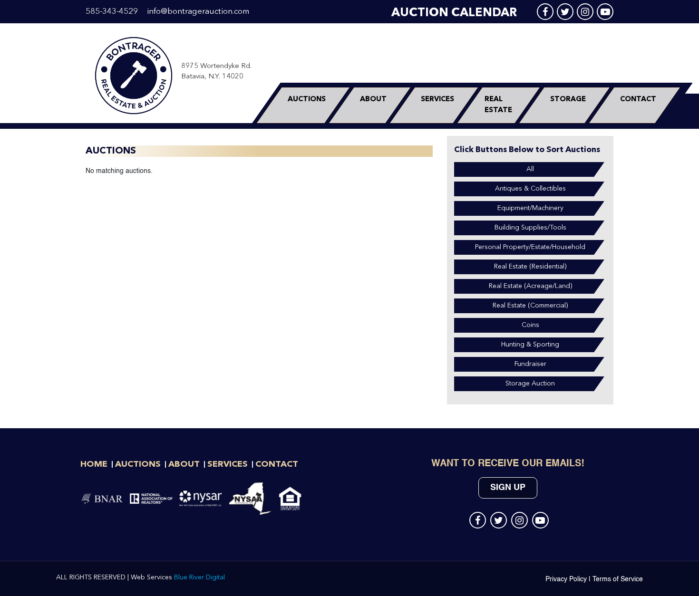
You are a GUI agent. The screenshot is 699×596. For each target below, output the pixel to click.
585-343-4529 (112, 12)
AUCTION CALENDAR (454, 13)
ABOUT (373, 99)
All (530, 169)
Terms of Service (617, 579)
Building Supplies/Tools (530, 227)
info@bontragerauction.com (198, 12)
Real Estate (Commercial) (530, 305)
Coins (530, 325)
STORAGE (568, 99)
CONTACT (638, 99)
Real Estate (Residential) (530, 266)
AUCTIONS (307, 99)
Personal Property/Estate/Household (530, 247)
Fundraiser (530, 364)
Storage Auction (530, 383)
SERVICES (437, 99)
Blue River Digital (199, 577)
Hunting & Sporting (530, 344)
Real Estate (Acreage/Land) (530, 286)
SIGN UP (507, 487)
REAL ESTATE (498, 105)
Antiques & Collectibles (530, 188)
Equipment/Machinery (530, 208)
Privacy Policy (566, 579)
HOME (93, 464)
